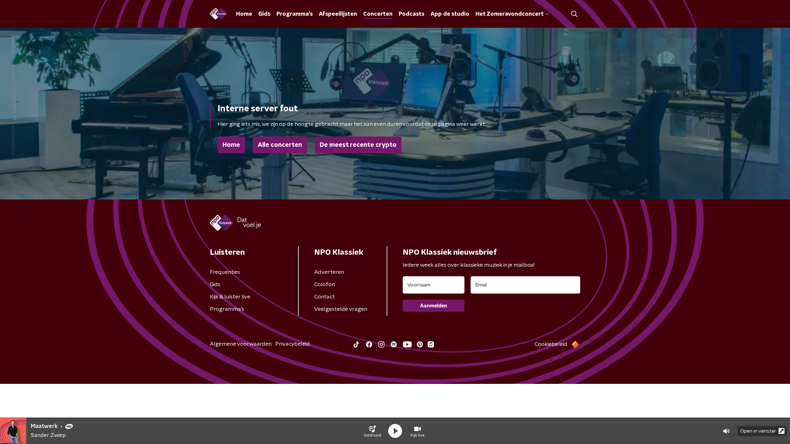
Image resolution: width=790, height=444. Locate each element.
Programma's (294, 14)
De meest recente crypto (358, 145)
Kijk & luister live (230, 297)
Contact (324, 297)
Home (244, 14)
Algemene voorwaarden (241, 344)
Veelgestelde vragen (340, 309)
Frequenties (225, 272)
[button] (372, 431)
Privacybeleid (292, 344)
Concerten (378, 14)
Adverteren (329, 272)
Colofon (324, 284)
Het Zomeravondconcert (509, 14)
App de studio (449, 14)
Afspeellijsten (338, 14)
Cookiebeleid (550, 344)
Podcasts (411, 14)
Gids (264, 14)
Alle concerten (280, 145)
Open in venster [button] (758, 431)
